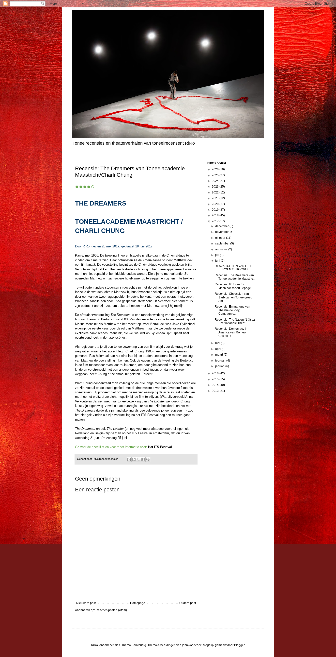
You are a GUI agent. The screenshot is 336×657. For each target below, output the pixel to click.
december (222, 226)
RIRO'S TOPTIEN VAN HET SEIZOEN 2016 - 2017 (233, 267)
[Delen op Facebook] (143, 459)
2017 (215, 221)
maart (219, 354)
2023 (215, 186)
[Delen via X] (138, 459)
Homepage (137, 603)
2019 (215, 209)
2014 (215, 385)
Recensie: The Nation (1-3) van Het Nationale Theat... (236, 321)
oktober (220, 238)
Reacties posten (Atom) (111, 610)
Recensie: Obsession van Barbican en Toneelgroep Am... (233, 297)
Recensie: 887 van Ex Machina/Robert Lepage (233, 286)
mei (218, 343)
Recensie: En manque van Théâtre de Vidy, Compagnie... (232, 310)
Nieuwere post (86, 603)
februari (220, 360)
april (218, 349)
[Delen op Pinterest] (147, 459)
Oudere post (187, 603)
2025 (215, 175)
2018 (215, 215)
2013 (215, 391)
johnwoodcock (191, 645)
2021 (215, 198)
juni (218, 260)
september (222, 243)
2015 (215, 379)
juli (217, 255)
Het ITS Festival (160, 447)
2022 (215, 192)
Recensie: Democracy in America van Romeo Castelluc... (231, 332)
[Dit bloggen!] (133, 459)
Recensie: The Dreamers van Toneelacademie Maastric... (235, 277)
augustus (221, 249)
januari (220, 366)
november (222, 232)
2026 (215, 169)
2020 (215, 204)
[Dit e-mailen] (129, 459)
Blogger (239, 645)
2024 (215, 181)
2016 (215, 373)
